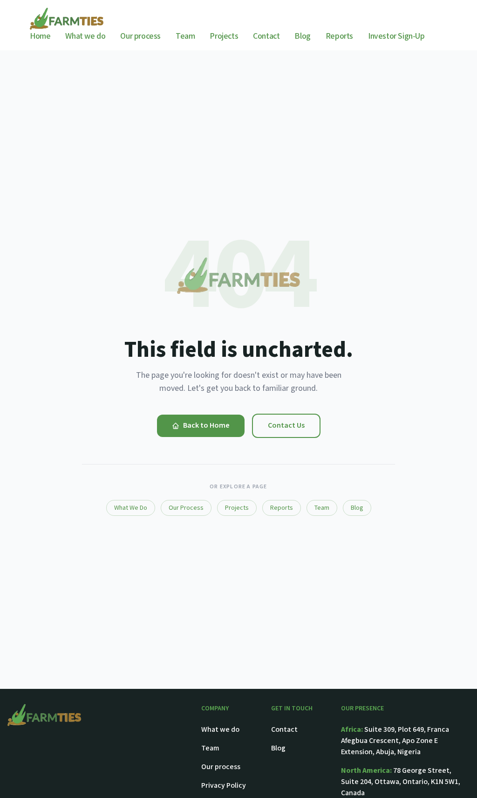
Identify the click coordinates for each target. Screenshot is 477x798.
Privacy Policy (223, 786)
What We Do (130, 508)
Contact (266, 36)
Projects (224, 36)
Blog (302, 36)
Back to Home (206, 425)
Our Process (186, 508)
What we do (85, 36)
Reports (339, 36)
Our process (140, 36)
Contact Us (286, 425)
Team (185, 36)
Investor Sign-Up (396, 36)
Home (40, 36)
